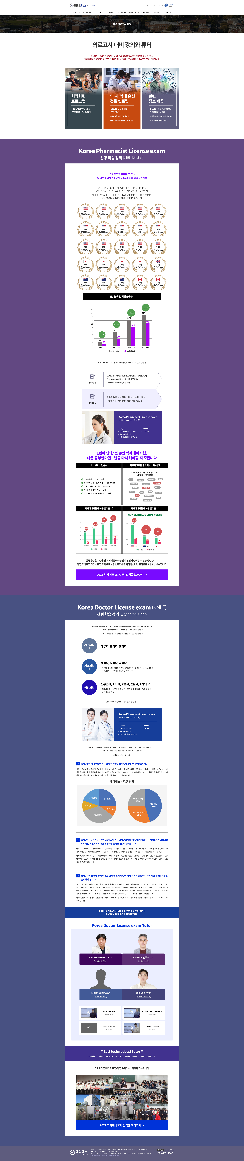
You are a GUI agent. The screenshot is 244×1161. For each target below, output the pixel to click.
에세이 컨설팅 (145, 12)
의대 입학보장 (99, 12)
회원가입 (155, 5)
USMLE (110, 12)
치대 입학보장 (122, 12)
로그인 (148, 5)
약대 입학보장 (87, 12)
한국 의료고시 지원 (133, 12)
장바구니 (161, 5)
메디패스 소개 (75, 12)
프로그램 (168, 12)
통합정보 (157, 12)
